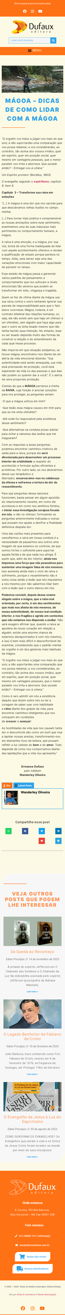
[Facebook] (24, 11)
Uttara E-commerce (26, 1294)
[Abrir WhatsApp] (56, 1306)
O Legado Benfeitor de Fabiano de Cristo (32, 1036)
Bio (8, 785)
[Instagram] (32, 11)
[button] (30, 50)
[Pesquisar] (53, 40)
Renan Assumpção (47, 1294)
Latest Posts (25, 785)
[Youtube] (40, 11)
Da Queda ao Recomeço (32, 951)
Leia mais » (32, 991)
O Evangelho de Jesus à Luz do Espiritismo (32, 1119)
